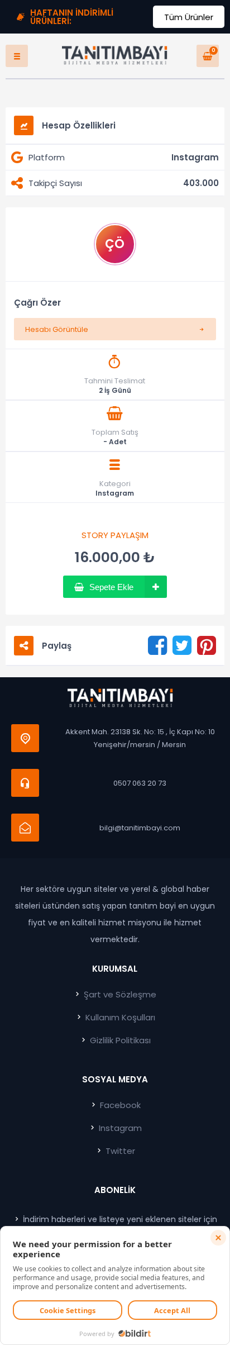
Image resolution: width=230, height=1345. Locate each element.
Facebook (119, 1105)
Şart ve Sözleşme (119, 994)
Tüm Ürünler (188, 17)
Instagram (114, 493)
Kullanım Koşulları (119, 1017)
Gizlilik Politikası (119, 1040)
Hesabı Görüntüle (56, 329)
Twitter (119, 1151)
